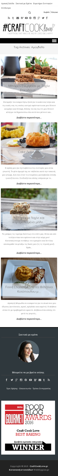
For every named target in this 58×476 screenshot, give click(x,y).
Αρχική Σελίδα (7, 3)
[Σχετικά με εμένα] (28, 351)
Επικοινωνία (25, 388)
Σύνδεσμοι (6, 8)
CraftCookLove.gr (39, 466)
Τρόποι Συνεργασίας (42, 388)
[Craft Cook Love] (29, 33)
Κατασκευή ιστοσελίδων (21, 469)
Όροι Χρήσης (12, 388)
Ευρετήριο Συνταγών (42, 3)
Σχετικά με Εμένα (24, 3)
